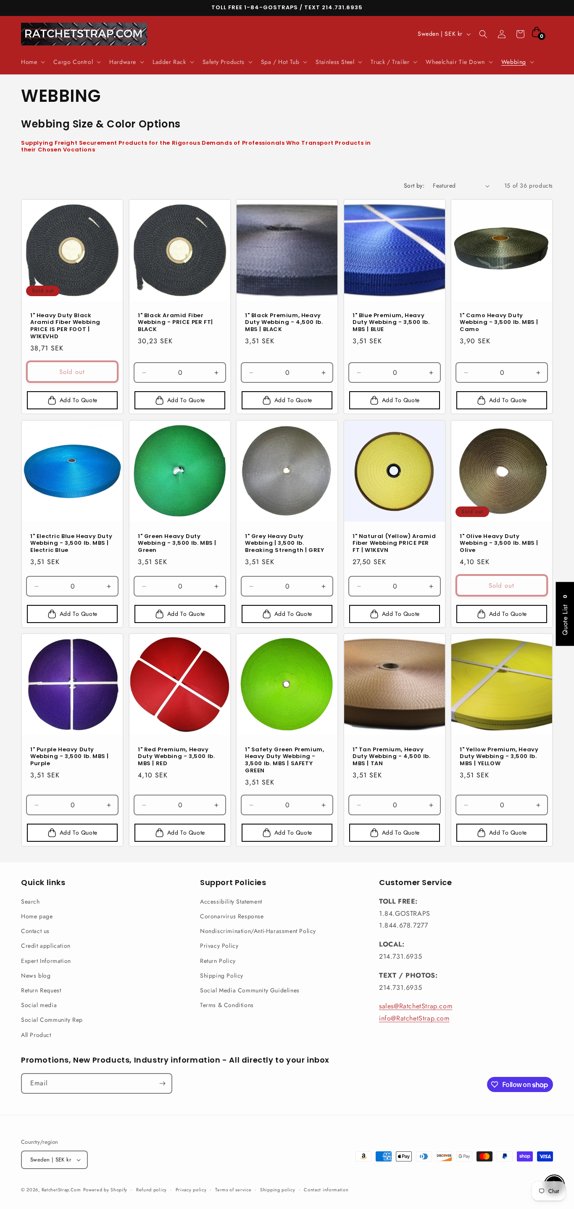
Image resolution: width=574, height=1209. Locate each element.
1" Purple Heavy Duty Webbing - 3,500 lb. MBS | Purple (69, 757)
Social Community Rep (52, 1019)
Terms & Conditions (227, 1005)
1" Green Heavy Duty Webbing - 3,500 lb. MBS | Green (177, 543)
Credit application (46, 945)
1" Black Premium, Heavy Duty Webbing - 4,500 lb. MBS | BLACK (284, 323)
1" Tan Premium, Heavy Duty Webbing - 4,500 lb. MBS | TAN (391, 757)
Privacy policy (191, 1189)
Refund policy (151, 1189)
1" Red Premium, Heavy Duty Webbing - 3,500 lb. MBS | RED (176, 757)
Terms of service (233, 1189)
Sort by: (414, 185)
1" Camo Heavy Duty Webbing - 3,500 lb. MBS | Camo (499, 323)
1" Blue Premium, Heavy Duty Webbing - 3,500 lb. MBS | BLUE (391, 323)
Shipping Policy (221, 975)
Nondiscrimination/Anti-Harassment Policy (258, 931)
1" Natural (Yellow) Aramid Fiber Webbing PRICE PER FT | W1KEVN (394, 543)
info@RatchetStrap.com (414, 1018)
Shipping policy (277, 1189)
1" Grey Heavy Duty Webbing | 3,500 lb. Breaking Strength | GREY (284, 543)
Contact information (326, 1189)
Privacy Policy (219, 945)
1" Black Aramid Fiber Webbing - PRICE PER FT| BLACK (175, 323)
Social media (39, 1005)
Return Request (41, 990)
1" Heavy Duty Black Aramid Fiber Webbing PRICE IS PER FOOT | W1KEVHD (65, 326)
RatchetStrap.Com (61, 1189)
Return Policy (218, 961)
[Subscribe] (162, 1083)
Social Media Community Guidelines (250, 990)
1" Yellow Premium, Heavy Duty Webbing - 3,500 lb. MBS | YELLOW (499, 757)
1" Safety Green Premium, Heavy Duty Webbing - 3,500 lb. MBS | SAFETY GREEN (284, 760)
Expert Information (46, 961)
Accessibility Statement (231, 901)
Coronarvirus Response (232, 916)
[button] (32, 62)
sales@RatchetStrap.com (415, 1006)
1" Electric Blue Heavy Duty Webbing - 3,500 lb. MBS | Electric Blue (71, 543)
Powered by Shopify (105, 1189)
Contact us (35, 931)
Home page (37, 916)
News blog (35, 975)
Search (30, 901)
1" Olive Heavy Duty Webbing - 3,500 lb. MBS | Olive (499, 543)
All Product (36, 1035)
